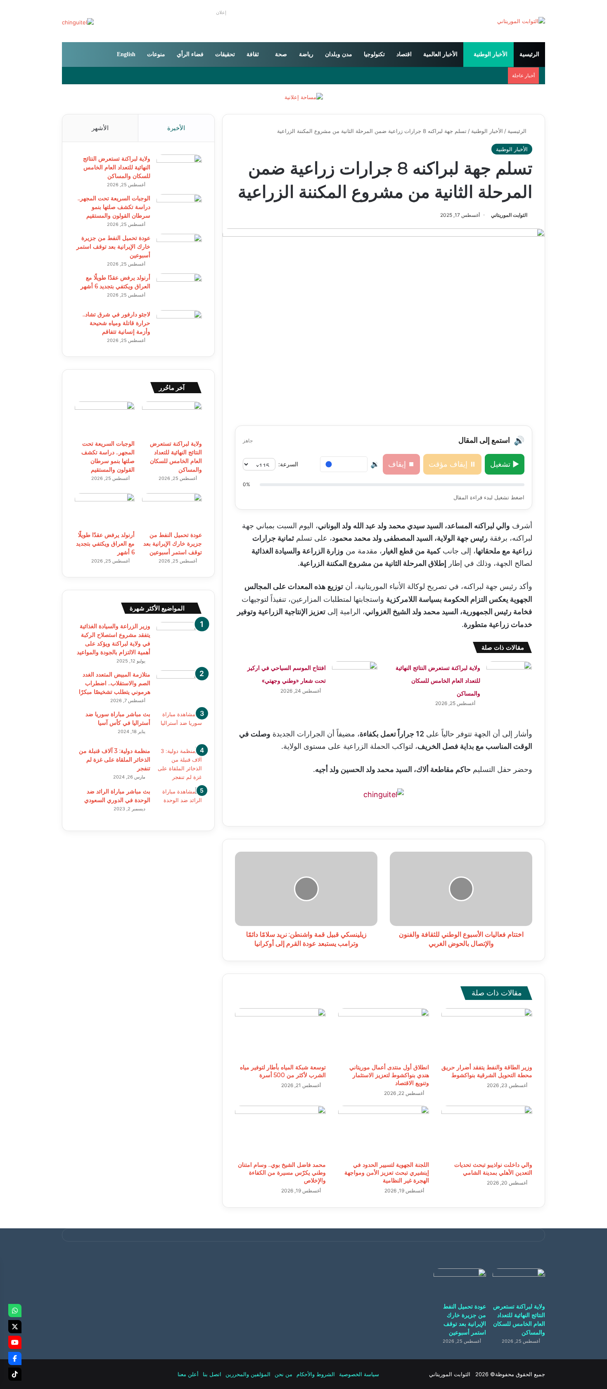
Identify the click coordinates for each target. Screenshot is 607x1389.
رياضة (306, 54)
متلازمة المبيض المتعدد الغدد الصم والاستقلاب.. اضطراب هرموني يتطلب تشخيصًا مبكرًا (114, 683)
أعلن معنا (188, 1374)
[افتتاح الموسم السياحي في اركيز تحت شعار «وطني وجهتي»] (354, 676)
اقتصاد (404, 54)
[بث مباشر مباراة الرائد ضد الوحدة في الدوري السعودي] (179, 802)
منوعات (156, 54)
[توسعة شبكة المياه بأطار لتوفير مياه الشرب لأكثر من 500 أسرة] (280, 1033)
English (126, 54)
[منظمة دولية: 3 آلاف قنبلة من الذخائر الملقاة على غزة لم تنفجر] (179, 764)
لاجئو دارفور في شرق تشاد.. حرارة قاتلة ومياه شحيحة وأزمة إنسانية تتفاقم (116, 323)
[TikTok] (14, 1374)
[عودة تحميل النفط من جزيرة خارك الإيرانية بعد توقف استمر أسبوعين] (179, 249)
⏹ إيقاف (401, 464)
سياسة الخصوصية (359, 1374)
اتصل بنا (212, 1374)
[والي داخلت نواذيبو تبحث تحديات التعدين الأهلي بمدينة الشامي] (486, 1131)
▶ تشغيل (504, 464)
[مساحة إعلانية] (304, 96)
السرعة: (288, 464)
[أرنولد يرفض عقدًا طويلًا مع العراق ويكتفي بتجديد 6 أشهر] (179, 288)
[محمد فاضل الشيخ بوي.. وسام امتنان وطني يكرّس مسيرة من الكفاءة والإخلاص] (280, 1131)
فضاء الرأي (190, 54)
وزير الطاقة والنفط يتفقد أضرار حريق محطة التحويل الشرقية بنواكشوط (486, 1071)
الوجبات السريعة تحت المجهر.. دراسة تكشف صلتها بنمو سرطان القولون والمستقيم (114, 207)
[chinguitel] (383, 794)
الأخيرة (176, 128)
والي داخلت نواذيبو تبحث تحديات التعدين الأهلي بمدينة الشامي (493, 1168)
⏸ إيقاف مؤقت (452, 464)
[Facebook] (14, 1358)
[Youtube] (14, 1342)
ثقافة (253, 54)
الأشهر (100, 128)
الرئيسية (529, 54)
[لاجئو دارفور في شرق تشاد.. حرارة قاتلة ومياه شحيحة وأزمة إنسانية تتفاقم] (179, 325)
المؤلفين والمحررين (247, 1374)
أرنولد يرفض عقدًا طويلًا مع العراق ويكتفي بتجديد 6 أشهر (105, 543)
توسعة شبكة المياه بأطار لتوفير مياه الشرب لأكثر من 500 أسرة (283, 1071)
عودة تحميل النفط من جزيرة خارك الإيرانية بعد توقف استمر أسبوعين (113, 246)
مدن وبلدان (338, 54)
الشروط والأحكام (315, 1374)
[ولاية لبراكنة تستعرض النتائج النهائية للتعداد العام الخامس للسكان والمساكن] (509, 676)
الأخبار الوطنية (490, 54)
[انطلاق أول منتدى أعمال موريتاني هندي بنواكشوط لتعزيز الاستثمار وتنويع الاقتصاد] (383, 1033)
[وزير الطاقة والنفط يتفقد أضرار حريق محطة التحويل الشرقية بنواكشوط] (486, 1033)
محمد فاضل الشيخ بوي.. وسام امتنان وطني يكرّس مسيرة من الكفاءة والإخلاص (282, 1172)
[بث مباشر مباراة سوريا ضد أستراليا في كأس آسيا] (179, 725)
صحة (281, 54)
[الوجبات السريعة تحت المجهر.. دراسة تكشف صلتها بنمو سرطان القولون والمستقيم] (179, 209)
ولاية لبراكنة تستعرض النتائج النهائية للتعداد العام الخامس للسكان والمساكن (438, 680)
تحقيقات (225, 54)
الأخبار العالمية (440, 54)
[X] (14, 1326)
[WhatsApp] (14, 1310)
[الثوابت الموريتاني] (521, 21)
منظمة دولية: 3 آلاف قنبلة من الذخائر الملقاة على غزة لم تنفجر (114, 759)
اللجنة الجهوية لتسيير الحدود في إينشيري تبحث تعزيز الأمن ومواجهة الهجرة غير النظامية (386, 1172)
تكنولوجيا (374, 54)
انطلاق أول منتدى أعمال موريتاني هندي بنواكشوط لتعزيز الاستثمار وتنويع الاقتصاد (389, 1075)
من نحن (283, 1374)
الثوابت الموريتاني (509, 215)
